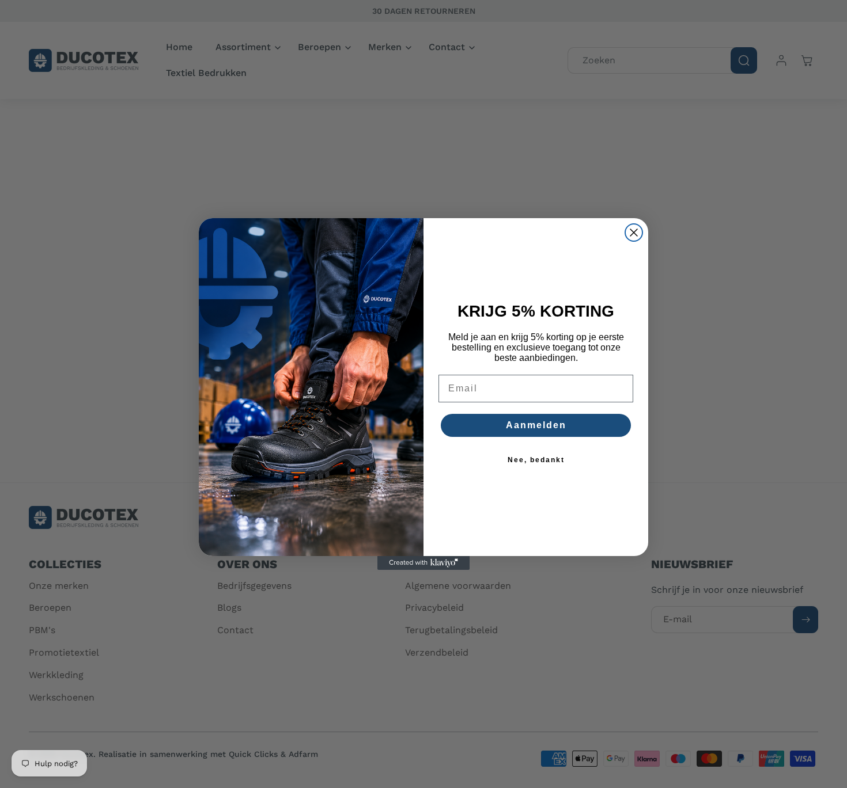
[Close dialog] (633, 232)
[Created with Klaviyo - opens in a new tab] (423, 563)
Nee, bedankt (536, 460)
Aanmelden (536, 425)
